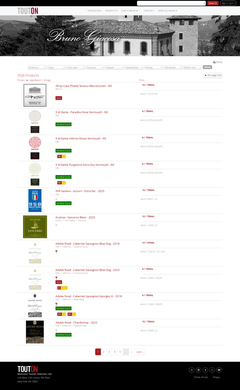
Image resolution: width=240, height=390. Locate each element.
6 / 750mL (147, 111)
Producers (95, 10)
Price (141, 80)
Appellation (35, 80)
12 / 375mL (148, 243)
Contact (149, 10)
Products (111, 10)
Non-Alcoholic (168, 10)
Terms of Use (201, 377)
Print (219, 62)
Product (21, 80)
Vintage (47, 80)
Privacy (216, 377)
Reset (207, 67)
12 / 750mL (148, 85)
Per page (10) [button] (214, 75)
